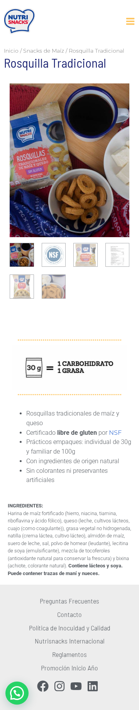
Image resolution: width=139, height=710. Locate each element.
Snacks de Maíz (43, 51)
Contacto (69, 614)
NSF (115, 432)
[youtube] (77, 686)
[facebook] (44, 686)
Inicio (11, 51)
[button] (17, 693)
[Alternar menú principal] (130, 21)
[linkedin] (94, 686)
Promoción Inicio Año (69, 667)
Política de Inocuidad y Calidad (69, 628)
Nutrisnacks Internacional (70, 641)
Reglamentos (69, 654)
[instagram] (61, 686)
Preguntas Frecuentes (69, 601)
